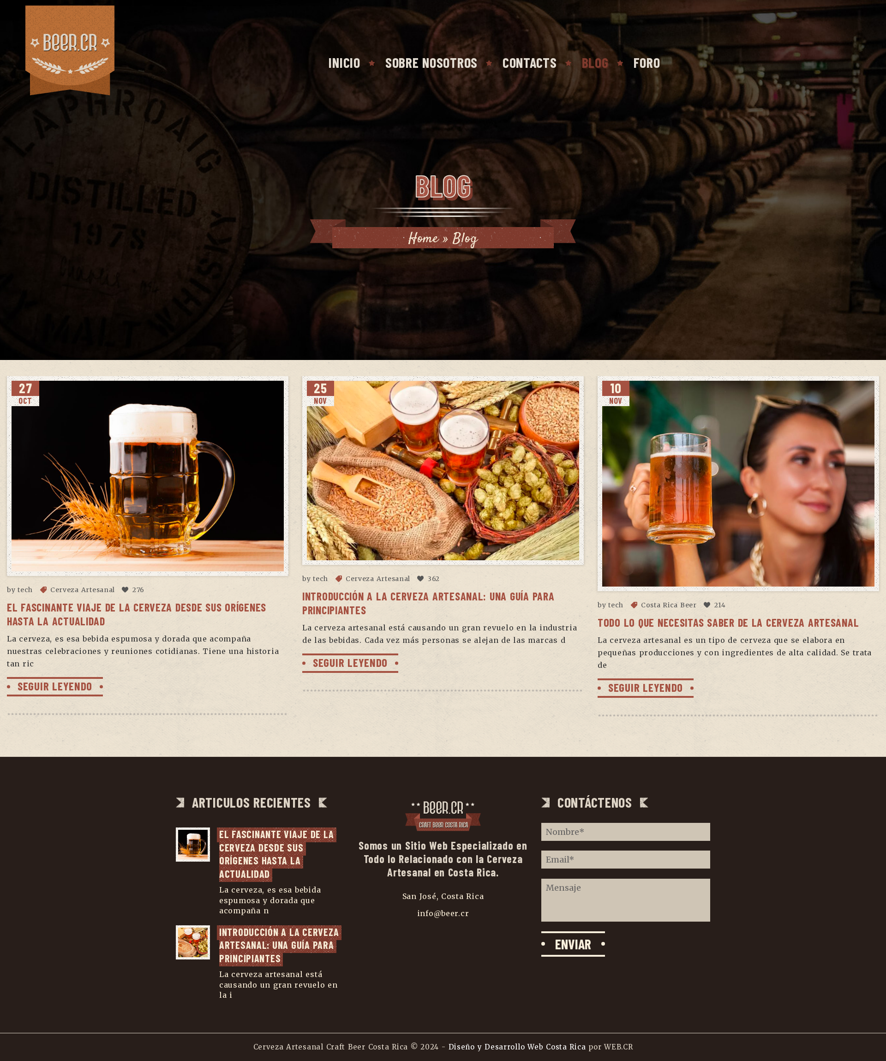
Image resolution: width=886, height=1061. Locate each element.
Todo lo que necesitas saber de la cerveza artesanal (728, 622)
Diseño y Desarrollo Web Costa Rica (517, 1047)
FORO (647, 62)
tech (25, 589)
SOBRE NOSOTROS (431, 62)
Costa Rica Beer (669, 605)
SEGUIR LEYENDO (55, 686)
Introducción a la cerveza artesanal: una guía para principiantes (280, 945)
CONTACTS (530, 62)
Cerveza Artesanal (82, 589)
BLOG (595, 62)
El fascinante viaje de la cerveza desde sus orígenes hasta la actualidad (277, 854)
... (274, 910)
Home (423, 239)
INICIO (344, 62)
